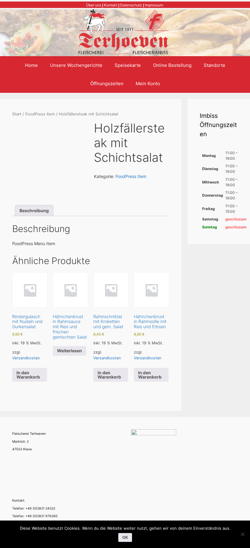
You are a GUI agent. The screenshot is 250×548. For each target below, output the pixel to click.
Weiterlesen (69, 350)
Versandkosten (26, 358)
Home (31, 65)
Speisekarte (128, 65)
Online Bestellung (172, 65)
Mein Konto (148, 83)
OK (125, 537)
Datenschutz (131, 5)
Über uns (93, 5)
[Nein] (242, 534)
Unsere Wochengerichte (76, 65)
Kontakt (110, 5)
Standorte (214, 65)
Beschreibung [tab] (34, 210)
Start (16, 114)
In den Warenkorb (28, 374)
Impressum (154, 5)
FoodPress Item (40, 114)
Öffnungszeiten (106, 83)
